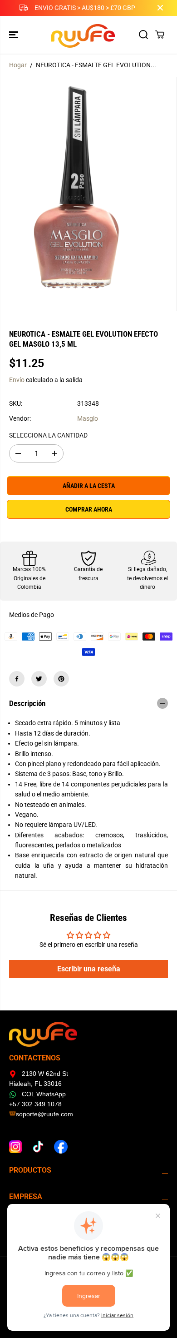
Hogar (18, 65)
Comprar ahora (88, 509)
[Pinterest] (61, 678)
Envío (17, 379)
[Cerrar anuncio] (160, 7)
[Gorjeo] (39, 678)
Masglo (87, 418)
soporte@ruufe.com (44, 1114)
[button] (14, 35)
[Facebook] (17, 678)
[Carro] (160, 34)
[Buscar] (143, 34)
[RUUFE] (86, 34)
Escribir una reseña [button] (88, 969)
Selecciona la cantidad (48, 435)
